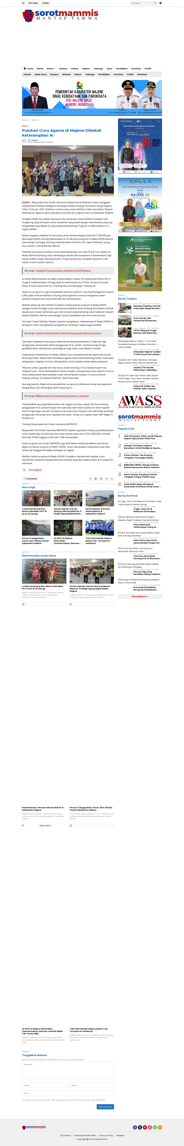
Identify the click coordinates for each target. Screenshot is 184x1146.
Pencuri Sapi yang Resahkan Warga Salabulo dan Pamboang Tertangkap (147, 573)
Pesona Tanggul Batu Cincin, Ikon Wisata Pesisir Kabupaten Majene (35, 540)
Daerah (27, 74)
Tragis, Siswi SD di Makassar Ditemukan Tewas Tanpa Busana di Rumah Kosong (145, 510)
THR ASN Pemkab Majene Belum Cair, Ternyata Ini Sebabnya (99, 540)
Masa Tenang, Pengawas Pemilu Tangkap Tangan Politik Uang (140, 475)
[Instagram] (150, 1127)
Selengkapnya (139, 596)
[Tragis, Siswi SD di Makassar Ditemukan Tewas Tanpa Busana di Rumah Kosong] (140, 503)
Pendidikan (122, 68)
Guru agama (35, 470)
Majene (86, 68)
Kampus (63, 68)
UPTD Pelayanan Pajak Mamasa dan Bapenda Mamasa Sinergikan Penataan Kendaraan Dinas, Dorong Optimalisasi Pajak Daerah (147, 331)
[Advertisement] (92, 45)
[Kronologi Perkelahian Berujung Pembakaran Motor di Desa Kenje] (140, 581)
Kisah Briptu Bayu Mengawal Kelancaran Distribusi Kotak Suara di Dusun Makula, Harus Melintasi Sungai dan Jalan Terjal (142, 485)
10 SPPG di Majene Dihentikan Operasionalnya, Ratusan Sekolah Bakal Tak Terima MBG (67, 540)
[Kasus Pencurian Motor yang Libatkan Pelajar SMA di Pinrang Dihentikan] (140, 534)
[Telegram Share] (107, 479)
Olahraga (98, 68)
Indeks (45, 3)
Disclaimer (65, 1135)
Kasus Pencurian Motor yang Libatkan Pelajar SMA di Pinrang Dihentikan (147, 541)
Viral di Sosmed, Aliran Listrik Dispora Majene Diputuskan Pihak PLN (143, 437)
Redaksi (120, 1135)
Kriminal (66, 74)
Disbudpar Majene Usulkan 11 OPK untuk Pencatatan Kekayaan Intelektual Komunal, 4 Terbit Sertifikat (147, 353)
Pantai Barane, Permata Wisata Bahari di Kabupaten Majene (98, 511)
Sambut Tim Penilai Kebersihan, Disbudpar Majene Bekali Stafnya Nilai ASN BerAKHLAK (147, 368)
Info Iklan (33, 3)
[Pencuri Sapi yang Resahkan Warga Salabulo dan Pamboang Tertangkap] (140, 566)
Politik (148, 68)
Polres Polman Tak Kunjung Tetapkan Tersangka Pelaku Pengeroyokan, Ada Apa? (138, 456)
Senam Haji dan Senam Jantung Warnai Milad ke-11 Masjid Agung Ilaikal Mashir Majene (67, 511)
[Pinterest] (145, 1127)
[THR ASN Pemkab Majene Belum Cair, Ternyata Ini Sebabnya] (100, 528)
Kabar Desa (40, 74)
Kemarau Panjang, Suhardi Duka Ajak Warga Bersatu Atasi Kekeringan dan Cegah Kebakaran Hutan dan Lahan (146, 307)
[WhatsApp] (155, 1127)
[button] (155, 3)
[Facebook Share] (90, 479)
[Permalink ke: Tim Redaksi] (24, 141)
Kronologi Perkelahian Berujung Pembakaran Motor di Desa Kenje (144, 588)
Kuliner (75, 68)
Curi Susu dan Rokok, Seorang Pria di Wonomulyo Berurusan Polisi (147, 557)
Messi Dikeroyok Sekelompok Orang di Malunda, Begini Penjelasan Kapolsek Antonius (147, 526)
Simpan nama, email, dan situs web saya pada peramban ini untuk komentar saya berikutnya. (64, 1100)
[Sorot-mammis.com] (61, 15)
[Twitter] (140, 1127)
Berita (40, 68)
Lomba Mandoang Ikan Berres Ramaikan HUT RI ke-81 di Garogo (34, 511)
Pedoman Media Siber (85, 1135)
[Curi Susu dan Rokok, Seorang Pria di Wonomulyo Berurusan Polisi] (140, 550)
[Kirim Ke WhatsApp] (112, 479)
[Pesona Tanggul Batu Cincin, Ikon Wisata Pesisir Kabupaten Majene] (36, 528)
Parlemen (142, 74)
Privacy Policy (106, 1135)
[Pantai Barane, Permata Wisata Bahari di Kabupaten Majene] (100, 498)
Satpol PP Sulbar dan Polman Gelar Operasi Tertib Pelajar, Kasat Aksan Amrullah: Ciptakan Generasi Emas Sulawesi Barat (147, 387)
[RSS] (160, 1127)
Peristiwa (136, 68)
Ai (24, 470)
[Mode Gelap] (160, 3)
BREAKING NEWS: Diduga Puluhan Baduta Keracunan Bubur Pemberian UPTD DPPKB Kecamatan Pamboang (143, 466)
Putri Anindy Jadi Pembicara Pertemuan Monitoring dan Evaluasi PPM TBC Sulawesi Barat (146, 319)
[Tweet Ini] (96, 479)
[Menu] (24, 3)
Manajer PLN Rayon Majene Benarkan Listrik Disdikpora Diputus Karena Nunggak (142, 446)
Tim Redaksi (33, 140)
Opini (109, 68)
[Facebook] (135, 1127)
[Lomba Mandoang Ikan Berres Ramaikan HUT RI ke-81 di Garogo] (36, 498)
